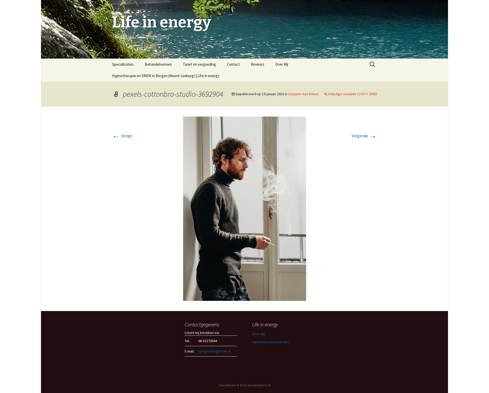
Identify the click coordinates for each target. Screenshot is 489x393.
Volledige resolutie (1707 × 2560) (352, 94)
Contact (233, 64)
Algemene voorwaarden (270, 342)
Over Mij (281, 64)
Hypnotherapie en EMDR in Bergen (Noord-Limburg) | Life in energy (165, 75)
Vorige (122, 135)
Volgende (364, 135)
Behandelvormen (158, 64)
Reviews (257, 64)
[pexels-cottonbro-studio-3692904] (244, 208)
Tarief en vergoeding (199, 64)
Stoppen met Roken (303, 94)
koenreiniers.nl (259, 385)
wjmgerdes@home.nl (214, 351)
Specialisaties (123, 64)
